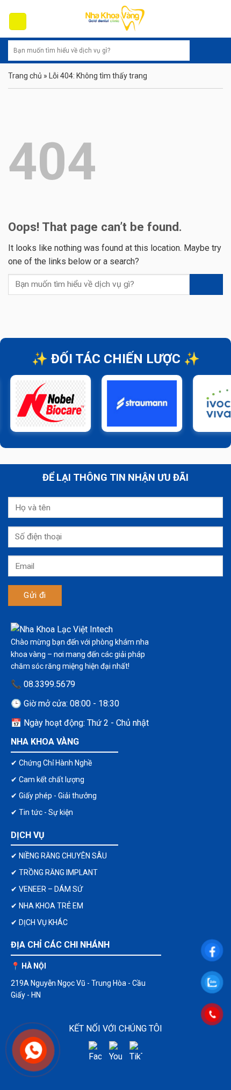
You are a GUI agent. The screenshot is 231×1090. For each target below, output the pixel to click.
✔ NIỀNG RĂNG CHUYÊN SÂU (59, 855)
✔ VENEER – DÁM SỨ (47, 889)
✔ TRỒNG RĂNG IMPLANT (54, 872)
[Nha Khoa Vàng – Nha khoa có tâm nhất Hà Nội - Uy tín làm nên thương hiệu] (115, 18)
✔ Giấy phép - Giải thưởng (54, 795)
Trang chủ (25, 75)
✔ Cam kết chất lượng (47, 779)
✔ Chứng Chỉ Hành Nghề (51, 763)
